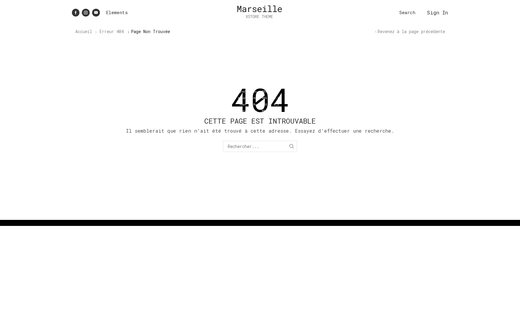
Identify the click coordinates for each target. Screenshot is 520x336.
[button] (407, 12)
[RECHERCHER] (291, 146)
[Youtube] (96, 13)
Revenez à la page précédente (411, 31)
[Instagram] (86, 13)
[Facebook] (75, 13)
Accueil (83, 31)
